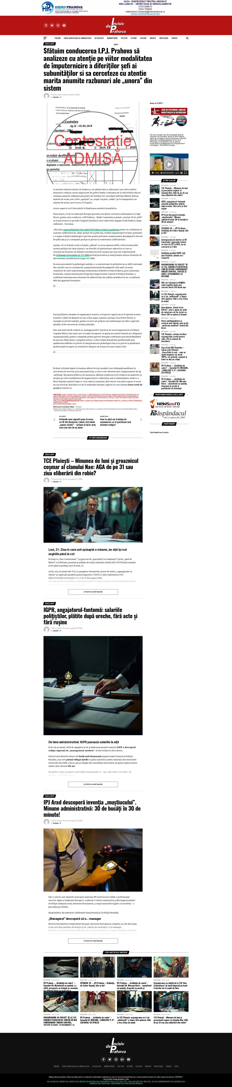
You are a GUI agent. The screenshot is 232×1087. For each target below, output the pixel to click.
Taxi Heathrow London (159, 432)
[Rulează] (153, 173)
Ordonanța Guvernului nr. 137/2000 (72, 255)
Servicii (174, 38)
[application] (169, 164)
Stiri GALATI (134, 1081)
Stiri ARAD (60, 1081)
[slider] (167, 172)
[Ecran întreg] (185, 173)
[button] (169, 164)
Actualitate (99, 38)
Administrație (112, 38)
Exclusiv (143, 38)
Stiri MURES (176, 1081)
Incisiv (55, 97)
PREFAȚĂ (57, 38)
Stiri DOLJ (124, 1081)
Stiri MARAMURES (162, 1081)
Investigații (163, 38)
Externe (134, 38)
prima (79, 407)
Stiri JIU (151, 1081)
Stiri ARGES (70, 1081)
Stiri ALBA (51, 1081)
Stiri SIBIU (101, 1083)
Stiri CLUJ (115, 1081)
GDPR (116, 44)
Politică (124, 38)
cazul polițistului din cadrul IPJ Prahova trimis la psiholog (91, 229)
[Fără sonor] (181, 173)
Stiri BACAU (81, 1081)
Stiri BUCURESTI (103, 1081)
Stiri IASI (143, 1081)
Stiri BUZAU (91, 1081)
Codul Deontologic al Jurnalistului (77, 38)
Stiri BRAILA (137, 1083)
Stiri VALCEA (126, 1083)
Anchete (153, 38)
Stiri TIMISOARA (114, 1083)
